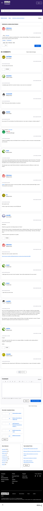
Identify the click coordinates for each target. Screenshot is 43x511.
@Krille (3, 184)
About (2, 478)
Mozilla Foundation (5, 481)
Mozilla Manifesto (5, 480)
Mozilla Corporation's (6, 500)
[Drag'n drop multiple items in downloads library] (38, 52)
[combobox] (21, 10)
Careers (2, 483)
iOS (12, 480)
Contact (2, 498)
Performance (9, 40)
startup (15, 42)
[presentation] (3, 382)
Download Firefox (15, 478)
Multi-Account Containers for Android (31, 460)
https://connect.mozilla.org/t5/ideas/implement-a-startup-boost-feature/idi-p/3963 (18, 256)
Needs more (4, 453)
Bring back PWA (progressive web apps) (31, 449)
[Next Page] (25, 373)
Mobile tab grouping (17, 436)
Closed (3, 465)
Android (13, 481)
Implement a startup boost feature (9, 24)
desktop (4, 42)
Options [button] (40, 31)
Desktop (4, 40)
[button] (3, 45)
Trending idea (4, 452)
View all (5, 440)
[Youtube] (40, 478)
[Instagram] (37, 478)
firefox (7, 42)
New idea (7, 35)
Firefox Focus (15, 483)
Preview (39, 380)
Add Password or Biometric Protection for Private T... (18, 426)
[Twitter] (35, 478)
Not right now (4, 461)
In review (3, 455)
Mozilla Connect (7, 3)
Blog (13, 485)
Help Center (24, 478)
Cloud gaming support (17, 414)
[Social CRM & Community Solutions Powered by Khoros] (39, 508)
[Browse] (2, 3)
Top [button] (3, 508)
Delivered (4, 463)
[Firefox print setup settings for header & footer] (40, 52)
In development (5, 459)
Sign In (39, 2)
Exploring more (5, 457)
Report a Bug (25, 480)
